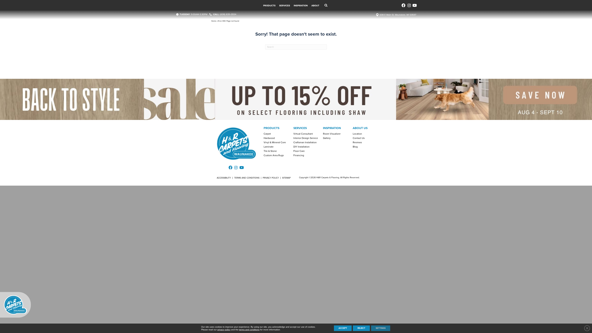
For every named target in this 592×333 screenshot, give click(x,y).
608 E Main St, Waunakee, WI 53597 (398, 14)
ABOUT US (360, 128)
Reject (361, 328)
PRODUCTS (271, 128)
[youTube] (414, 5)
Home (213, 21)
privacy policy (223, 329)
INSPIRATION (332, 128)
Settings (381, 328)
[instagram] (409, 5)
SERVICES (300, 128)
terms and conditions (249, 329)
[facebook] (403, 5)
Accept (343, 328)
